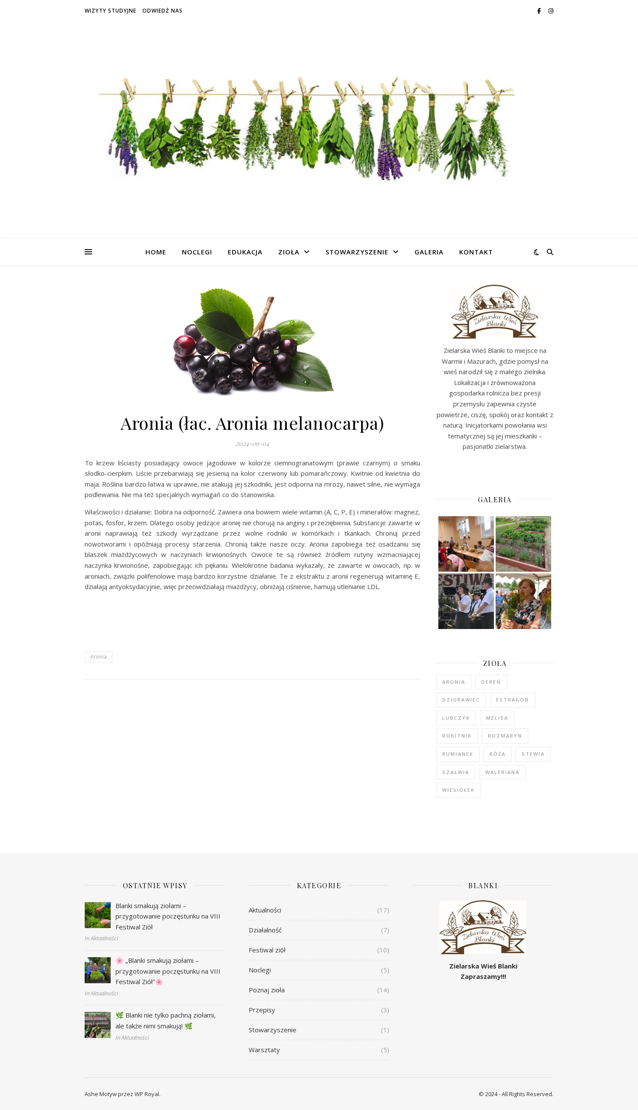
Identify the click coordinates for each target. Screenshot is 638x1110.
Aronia (98, 656)
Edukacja (245, 251)
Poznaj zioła (267, 989)
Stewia (533, 754)
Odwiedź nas (162, 10)
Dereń (491, 682)
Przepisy (262, 1009)
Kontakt (476, 251)
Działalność (265, 930)
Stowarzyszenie (357, 251)
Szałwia (455, 772)
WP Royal (147, 1094)
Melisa (497, 718)
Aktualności (265, 910)
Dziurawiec (461, 699)
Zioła (288, 251)
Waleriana (502, 772)
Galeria (429, 251)
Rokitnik (457, 735)
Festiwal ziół (267, 949)
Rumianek (458, 754)
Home (155, 251)
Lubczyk (456, 718)
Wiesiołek (458, 790)
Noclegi (197, 251)
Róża (498, 754)
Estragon (512, 699)
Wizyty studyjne (110, 10)
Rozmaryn (505, 735)
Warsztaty (264, 1049)
